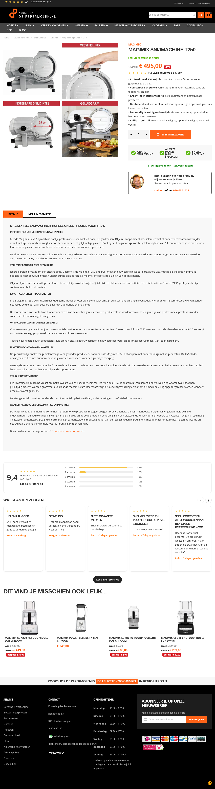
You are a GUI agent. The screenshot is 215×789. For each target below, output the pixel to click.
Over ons (9, 758)
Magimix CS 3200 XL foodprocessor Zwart (183, 639)
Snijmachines (40, 38)
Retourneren (11, 718)
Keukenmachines (21, 38)
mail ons (159, 190)
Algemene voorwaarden (17, 746)
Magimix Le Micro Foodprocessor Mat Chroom (132, 639)
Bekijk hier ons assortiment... (68, 431)
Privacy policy (11, 752)
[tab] (13, 214)
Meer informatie (39, 214)
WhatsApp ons (61, 735)
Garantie (8, 724)
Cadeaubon (10, 763)
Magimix (54, 38)
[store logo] (32, 15)
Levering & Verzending (16, 706)
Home (6, 38)
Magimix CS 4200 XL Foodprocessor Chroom (27, 639)
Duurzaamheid (12, 735)
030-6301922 (179, 3)
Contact (192, 3)
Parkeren (9, 729)
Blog (6, 741)
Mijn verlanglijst (204, 3)
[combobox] (172, 15)
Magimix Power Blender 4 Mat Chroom (77, 639)
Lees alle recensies (31, 483)
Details (13, 214)
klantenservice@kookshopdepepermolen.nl (73, 743)
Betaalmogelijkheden (15, 712)
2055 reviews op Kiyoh (41, 2)
